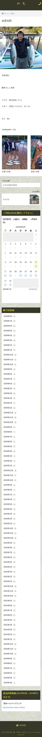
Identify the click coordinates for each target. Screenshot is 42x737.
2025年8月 (9, 374)
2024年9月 (9, 427)
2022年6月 (9, 557)
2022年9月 (9, 543)
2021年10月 (10, 596)
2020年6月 (9, 673)
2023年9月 (9, 485)
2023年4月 (9, 509)
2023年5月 (9, 504)
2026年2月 (9, 345)
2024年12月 (10, 413)
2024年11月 (10, 417)
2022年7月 (9, 552)
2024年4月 (9, 451)
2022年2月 (9, 577)
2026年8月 (9, 316)
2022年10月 (10, 538)
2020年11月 (10, 649)
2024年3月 (9, 456)
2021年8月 (9, 605)
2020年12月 (10, 644)
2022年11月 (10, 533)
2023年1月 (9, 523)
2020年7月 (9, 668)
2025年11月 (10, 360)
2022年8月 (9, 548)
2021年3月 (9, 630)
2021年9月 (9, 601)
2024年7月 (9, 437)
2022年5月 (9, 562)
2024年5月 (9, 446)
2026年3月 (9, 340)
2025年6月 (9, 384)
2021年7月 (9, 610)
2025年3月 (9, 398)
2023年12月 (10, 470)
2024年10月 (10, 422)
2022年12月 (10, 528)
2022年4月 (9, 567)
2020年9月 (9, 659)
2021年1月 (9, 639)
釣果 (14, 129)
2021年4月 (9, 625)
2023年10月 (10, 480)
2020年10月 (10, 654)
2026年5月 (9, 331)
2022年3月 (9, 572)
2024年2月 (9, 461)
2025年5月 (9, 388)
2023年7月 (9, 495)
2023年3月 (9, 514)
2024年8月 (9, 432)
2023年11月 (10, 475)
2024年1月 (9, 466)
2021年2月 (9, 634)
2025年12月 (10, 355)
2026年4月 (9, 335)
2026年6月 (9, 326)
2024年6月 (9, 442)
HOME (22, 725)
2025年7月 (9, 379)
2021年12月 (10, 586)
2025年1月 (9, 408)
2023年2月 (9, 519)
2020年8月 (9, 663)
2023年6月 (9, 499)
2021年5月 (9, 620)
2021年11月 (10, 591)
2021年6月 (9, 615)
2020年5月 (9, 678)
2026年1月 (9, 350)
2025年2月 (9, 403)
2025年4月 (9, 393)
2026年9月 (33, 289)
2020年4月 (9, 683)
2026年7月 (9, 321)
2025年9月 (9, 369)
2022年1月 (9, 581)
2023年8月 (9, 490)
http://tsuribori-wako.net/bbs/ (14, 707)
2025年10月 (10, 364)
